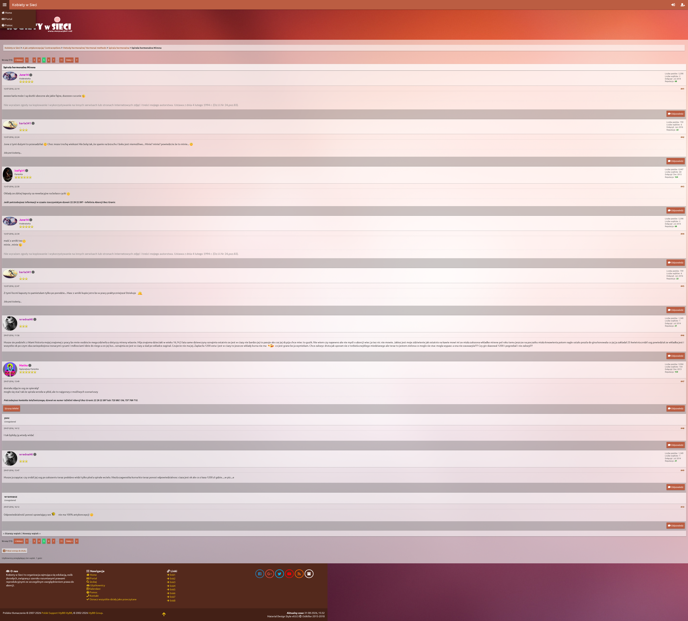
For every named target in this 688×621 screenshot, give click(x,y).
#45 (682, 286)
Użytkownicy (97, 585)
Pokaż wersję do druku (16, 550)
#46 (682, 335)
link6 (172, 593)
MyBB (69, 612)
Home (8, 12)
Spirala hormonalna (119, 47)
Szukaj (93, 581)
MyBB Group (95, 612)
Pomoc (8, 25)
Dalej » (69, 59)
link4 (172, 585)
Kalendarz (95, 588)
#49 (682, 470)
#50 (682, 506)
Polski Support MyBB (53, 612)
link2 (172, 578)
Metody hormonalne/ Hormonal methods (84, 47)
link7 (172, 596)
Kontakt (94, 595)
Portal (8, 18)
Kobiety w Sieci (12, 47)
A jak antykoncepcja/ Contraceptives (42, 47)
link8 (172, 600)
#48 (682, 428)
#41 (682, 88)
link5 (172, 589)
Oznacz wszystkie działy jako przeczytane (113, 599)
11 (61, 59)
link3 (172, 582)
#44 (682, 233)
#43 (682, 186)
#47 (682, 381)
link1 (172, 574)
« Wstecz (19, 59)
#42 (682, 137)
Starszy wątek (13, 533)
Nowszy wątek (31, 533)
